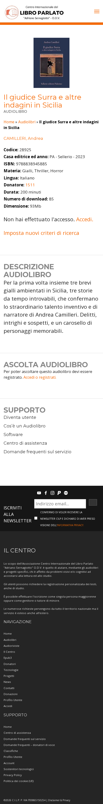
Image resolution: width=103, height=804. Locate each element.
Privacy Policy (13, 775)
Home (9, 121)
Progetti (9, 676)
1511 (30, 185)
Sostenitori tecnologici (19, 769)
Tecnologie (11, 670)
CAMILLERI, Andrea (23, 138)
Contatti (9, 688)
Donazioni (10, 694)
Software (13, 434)
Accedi (8, 706)
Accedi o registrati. (39, 377)
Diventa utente (20, 417)
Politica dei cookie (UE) (19, 781)
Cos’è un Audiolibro (25, 426)
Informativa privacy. (70, 525)
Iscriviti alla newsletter (17, 514)
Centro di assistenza (25, 443)
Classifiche (11, 751)
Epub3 (8, 657)
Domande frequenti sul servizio (37, 451)
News (7, 682)
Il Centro (9, 651)
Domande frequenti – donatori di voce (29, 745)
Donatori (10, 664)
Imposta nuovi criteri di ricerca (41, 232)
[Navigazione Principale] (96, 12)
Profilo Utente (13, 700)
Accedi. (84, 219)
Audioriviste (11, 646)
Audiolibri (26, 121)
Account (9, 763)
